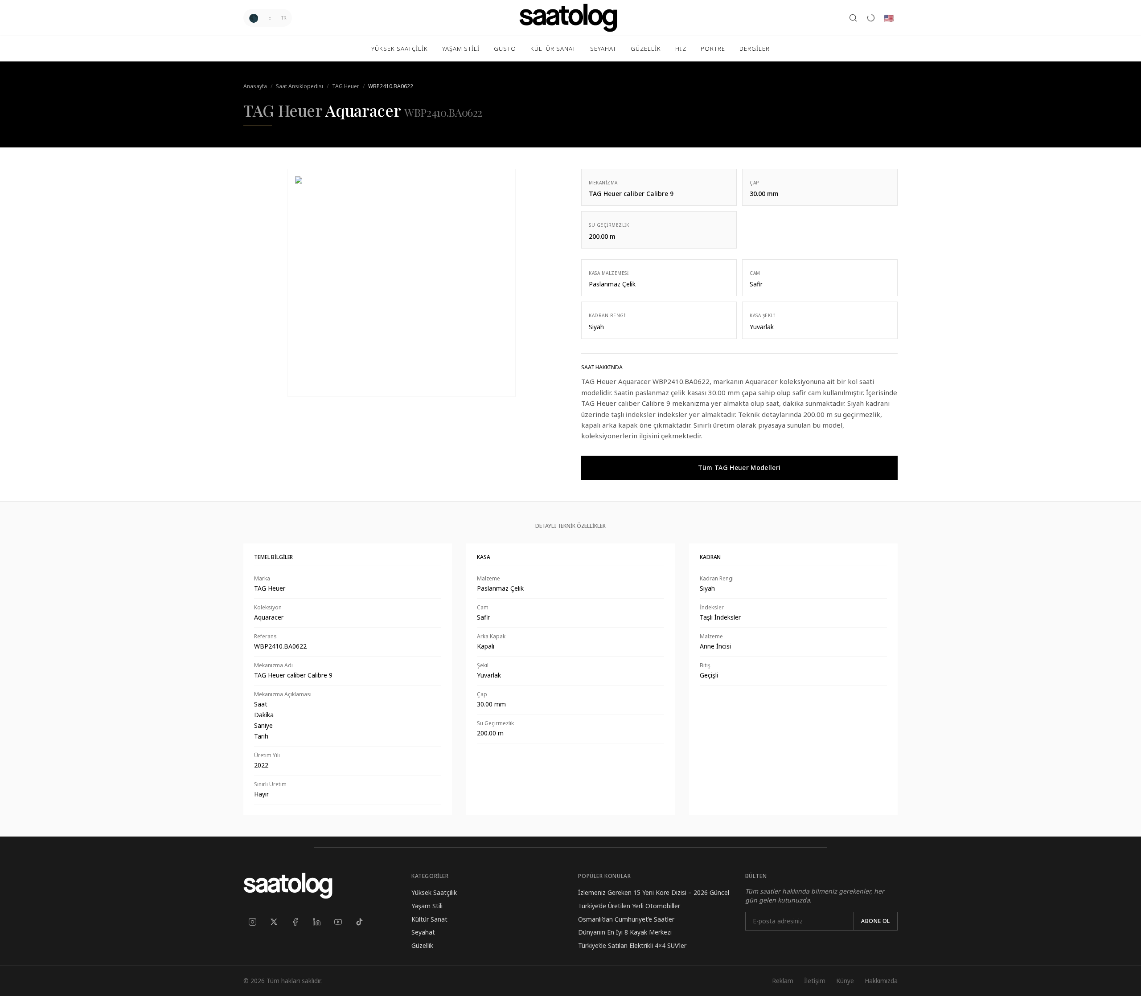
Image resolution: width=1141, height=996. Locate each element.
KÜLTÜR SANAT (553, 49)
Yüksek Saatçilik (434, 892)
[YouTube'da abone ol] (338, 922)
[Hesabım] (871, 18)
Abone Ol (875, 921)
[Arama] (853, 18)
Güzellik (422, 945)
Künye (845, 980)
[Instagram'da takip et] (252, 922)
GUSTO (505, 49)
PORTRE (713, 49)
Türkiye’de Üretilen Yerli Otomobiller (629, 906)
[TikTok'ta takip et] (359, 922)
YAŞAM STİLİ (461, 49)
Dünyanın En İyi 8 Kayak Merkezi (625, 932)
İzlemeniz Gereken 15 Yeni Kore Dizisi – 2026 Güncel (653, 892)
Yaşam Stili (427, 906)
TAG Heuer (345, 86)
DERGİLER (754, 49)
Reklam (782, 980)
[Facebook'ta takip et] (295, 922)
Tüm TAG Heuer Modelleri (739, 467)
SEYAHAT (603, 49)
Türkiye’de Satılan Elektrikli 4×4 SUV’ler (632, 945)
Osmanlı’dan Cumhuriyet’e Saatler (626, 919)
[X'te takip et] (274, 922)
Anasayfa (255, 86)
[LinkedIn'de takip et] (316, 922)
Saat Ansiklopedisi (299, 86)
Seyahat (423, 932)
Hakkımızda (881, 980)
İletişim (814, 980)
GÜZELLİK (646, 49)
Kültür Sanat (429, 919)
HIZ (680, 49)
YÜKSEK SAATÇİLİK (399, 49)
